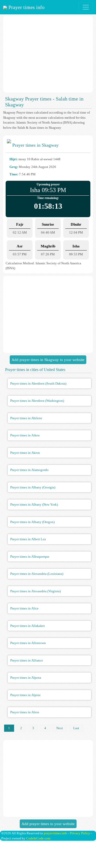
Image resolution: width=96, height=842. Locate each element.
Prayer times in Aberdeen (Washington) (37, 401)
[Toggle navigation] (86, 7)
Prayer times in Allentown (28, 643)
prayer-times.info (55, 833)
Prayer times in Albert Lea (28, 539)
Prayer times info (26, 7)
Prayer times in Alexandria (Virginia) (35, 591)
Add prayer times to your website (48, 824)
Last (76, 728)
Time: (13, 174)
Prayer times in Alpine (25, 695)
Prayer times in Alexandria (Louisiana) (36, 574)
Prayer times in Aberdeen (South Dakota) (38, 383)
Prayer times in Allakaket (27, 626)
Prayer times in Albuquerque (29, 556)
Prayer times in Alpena (25, 677)
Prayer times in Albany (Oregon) (32, 522)
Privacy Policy (80, 833)
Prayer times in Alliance (26, 660)
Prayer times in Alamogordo (29, 470)
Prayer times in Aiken (25, 435)
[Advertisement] (48, 54)
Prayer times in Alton (24, 712)
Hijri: (13, 159)
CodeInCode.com (38, 838)
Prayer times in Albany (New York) (34, 504)
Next (59, 728)
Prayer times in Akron (25, 453)
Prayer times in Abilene (26, 418)
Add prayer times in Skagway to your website (48, 360)
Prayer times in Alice (24, 608)
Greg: (13, 167)
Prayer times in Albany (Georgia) (32, 487)
